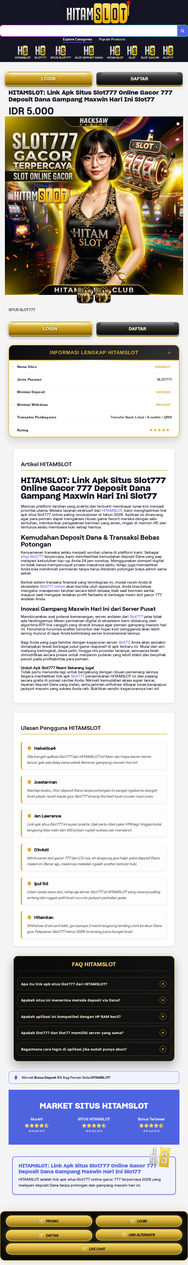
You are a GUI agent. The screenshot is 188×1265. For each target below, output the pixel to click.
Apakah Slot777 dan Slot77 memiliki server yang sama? (72, 1032)
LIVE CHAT (97, 1249)
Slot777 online (52, 586)
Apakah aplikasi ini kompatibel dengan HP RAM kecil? (71, 1016)
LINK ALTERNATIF (142, 1234)
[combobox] (88, 30)
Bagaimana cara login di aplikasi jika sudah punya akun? (74, 1049)
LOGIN (48, 78)
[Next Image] (179, 206)
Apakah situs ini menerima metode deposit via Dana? (70, 1000)
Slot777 (136, 616)
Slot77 (123, 642)
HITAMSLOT (112, 510)
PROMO (52, 1220)
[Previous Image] (9, 206)
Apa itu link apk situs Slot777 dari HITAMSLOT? (64, 983)
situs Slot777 (32, 556)
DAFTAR (139, 78)
